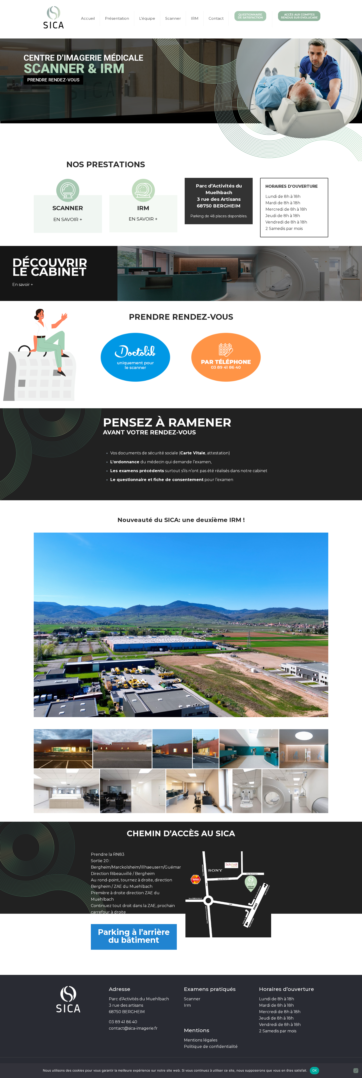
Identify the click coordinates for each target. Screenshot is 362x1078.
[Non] (355, 1070)
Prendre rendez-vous (53, 80)
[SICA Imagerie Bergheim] (54, 18)
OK (314, 1070)
